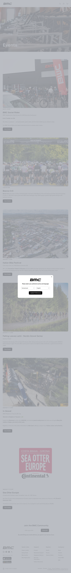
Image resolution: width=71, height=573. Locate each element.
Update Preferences (35, 293)
